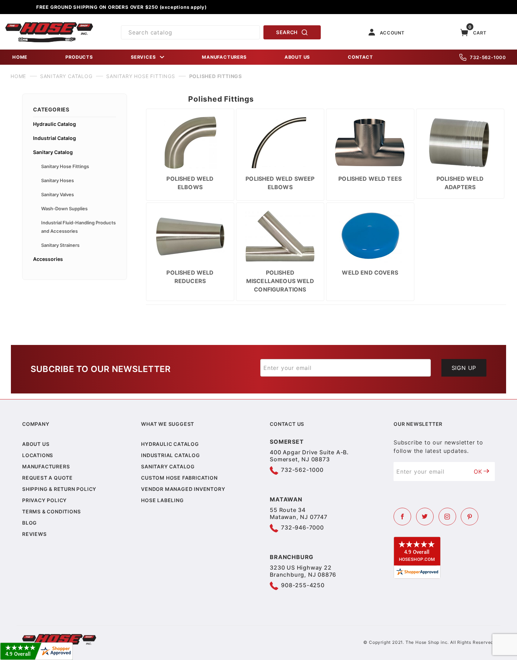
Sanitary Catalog (53, 152)
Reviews (34, 534)
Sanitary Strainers (60, 245)
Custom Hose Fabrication (179, 478)
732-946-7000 (302, 527)
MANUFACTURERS (224, 57)
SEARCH (287, 32)
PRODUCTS (78, 57)
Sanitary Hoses (57, 180)
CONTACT (360, 57)
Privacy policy (44, 500)
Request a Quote (47, 478)
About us (35, 444)
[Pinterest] (469, 516)
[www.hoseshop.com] (49, 24)
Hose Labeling (162, 500)
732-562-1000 (488, 57)
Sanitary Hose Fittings (65, 166)
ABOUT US (297, 57)
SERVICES (143, 57)
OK (478, 471)
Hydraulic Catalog (54, 124)
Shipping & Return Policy (59, 489)
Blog (29, 523)
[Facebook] (402, 516)
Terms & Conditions (51, 511)
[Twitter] (425, 516)
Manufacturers (46, 466)
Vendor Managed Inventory (183, 489)
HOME (19, 57)
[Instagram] (447, 516)
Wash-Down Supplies (64, 208)
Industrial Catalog (54, 138)
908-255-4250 (303, 585)
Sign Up (464, 367)
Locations (37, 455)
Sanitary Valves (57, 194)
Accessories (48, 259)
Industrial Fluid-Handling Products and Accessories (78, 227)
